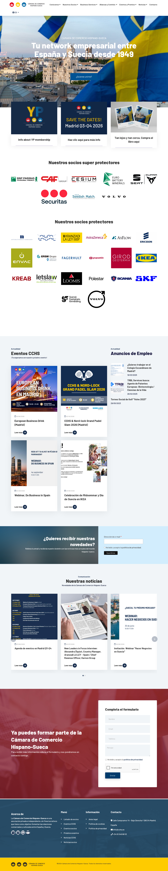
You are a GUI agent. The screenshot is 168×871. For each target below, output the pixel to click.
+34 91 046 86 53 (120, 834)
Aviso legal (93, 819)
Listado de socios (71, 819)
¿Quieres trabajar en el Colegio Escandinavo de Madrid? (139, 367)
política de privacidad (131, 547)
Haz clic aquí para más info (84, 139)
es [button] (15, 12)
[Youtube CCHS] (28, 833)
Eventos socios (70, 828)
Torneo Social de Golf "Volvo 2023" (128, 399)
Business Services (88, 4)
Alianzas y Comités (108, 4)
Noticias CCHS (70, 837)
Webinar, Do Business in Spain (32, 495)
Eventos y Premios (127, 4)
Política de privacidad (98, 828)
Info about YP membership (34, 139)
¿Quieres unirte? (84, 76)
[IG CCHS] (18, 833)
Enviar (112, 775)
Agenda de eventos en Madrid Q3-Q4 (33, 648)
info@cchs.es (118, 829)
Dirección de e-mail (113, 537)
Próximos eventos (71, 833)
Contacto (153, 4)
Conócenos (54, 4)
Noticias (142, 4)
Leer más (19, 432)
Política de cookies (97, 824)
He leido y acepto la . (123, 547)
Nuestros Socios (70, 4)
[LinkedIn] (23, 833)
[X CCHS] (13, 833)
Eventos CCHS (70, 824)
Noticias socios (70, 842)
